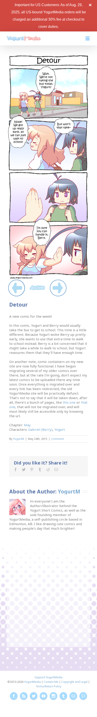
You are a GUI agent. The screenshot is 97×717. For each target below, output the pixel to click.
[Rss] (24, 696)
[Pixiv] (83, 696)
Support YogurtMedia (48, 677)
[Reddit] (48, 469)
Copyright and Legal (74, 682)
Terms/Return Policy (48, 686)
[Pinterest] (32, 469)
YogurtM (18, 439)
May (27, 425)
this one (69, 402)
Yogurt (59, 429)
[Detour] (48, 57)
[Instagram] (53, 696)
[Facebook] (15, 469)
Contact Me (51, 682)
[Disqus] (48, 587)
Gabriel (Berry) (40, 429)
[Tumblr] (40, 469)
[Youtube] (43, 696)
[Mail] (56, 469)
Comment (57, 439)
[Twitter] (23, 469)
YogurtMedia (32, 682)
